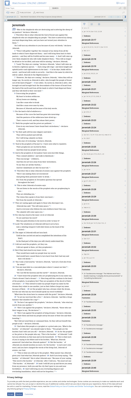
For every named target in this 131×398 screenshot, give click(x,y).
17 (14, 203)
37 (15, 353)
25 (15, 276)
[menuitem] (124, 8)
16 (15, 185)
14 (14, 153)
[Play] (5, 20)
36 (49, 342)
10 (14, 111)
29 (15, 297)
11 (14, 123)
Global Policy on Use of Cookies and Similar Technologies (72, 386)
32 (15, 313)
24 (14, 267)
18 (14, 215)
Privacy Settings (29, 389)
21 (14, 244)
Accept (10, 394)
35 (56, 337)
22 (14, 250)
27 (24, 284)
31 (15, 308)
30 (15, 302)
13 (14, 144)
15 (15, 171)
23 (14, 262)
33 (15, 326)
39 (37, 363)
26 (39, 278)
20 (14, 232)
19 (14, 224)
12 (14, 132)
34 (56, 331)
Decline (19, 394)
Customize (29, 394)
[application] (65, 20)
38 (48, 355)
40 (24, 369)
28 (28, 289)
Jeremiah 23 (11, 17)
